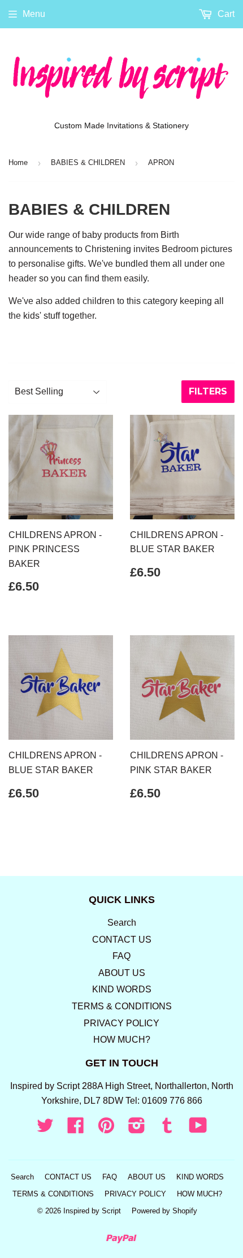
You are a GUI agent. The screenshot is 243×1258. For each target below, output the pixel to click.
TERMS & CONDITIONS (122, 1006)
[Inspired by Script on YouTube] (198, 1129)
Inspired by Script (92, 1211)
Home (18, 162)
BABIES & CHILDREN (88, 162)
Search (121, 922)
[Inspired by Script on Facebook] (75, 1129)
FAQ (121, 956)
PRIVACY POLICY (121, 1023)
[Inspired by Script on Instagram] (136, 1129)
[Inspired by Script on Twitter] (45, 1129)
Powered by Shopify (164, 1211)
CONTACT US (121, 939)
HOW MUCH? (121, 1039)
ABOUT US (121, 973)
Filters (208, 391)
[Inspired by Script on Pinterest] (106, 1129)
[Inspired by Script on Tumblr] (167, 1129)
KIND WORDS (121, 989)
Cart (225, 14)
